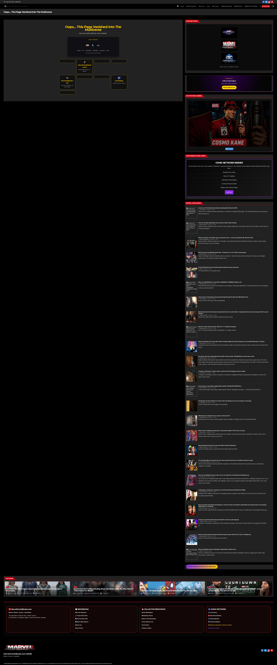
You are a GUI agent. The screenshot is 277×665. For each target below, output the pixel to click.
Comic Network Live (147, 622)
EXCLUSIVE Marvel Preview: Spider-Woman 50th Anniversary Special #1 (218, 267)
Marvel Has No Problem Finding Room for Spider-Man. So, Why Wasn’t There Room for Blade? (103, 590)
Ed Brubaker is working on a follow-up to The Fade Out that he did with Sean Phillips (221, 490)
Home (182, 6)
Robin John (202, 432)
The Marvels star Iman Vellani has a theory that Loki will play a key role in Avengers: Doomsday (224, 401)
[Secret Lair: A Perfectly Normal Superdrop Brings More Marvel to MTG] (191, 212)
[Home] (178, 6)
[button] (260, 6)
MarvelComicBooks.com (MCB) (18, 654)
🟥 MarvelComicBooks (214, 615)
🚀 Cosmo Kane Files (81, 615)
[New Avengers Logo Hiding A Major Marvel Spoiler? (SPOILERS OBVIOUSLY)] (191, 391)
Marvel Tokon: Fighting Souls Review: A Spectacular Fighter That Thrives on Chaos (221, 430)
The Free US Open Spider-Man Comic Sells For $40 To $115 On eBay (217, 222)
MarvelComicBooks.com (25, 593)
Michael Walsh (203, 283)
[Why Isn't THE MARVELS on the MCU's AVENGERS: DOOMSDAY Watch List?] (191, 287)
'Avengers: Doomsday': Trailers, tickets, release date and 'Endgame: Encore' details (221, 371)
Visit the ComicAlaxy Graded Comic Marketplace (202, 566)
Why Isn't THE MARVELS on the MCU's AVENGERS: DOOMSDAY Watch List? (220, 282)
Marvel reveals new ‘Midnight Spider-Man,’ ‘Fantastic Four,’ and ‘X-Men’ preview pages (222, 252)
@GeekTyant (203, 358)
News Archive (79, 628)
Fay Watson (202, 402)
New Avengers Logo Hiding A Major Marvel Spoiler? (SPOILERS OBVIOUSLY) (219, 386)
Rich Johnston (203, 224)
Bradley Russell (203, 417)
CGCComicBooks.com (229, 87)
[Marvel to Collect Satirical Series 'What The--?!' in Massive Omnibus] (191, 331)
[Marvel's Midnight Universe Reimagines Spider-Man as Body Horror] (191, 554)
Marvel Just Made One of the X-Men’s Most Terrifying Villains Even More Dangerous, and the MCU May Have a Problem (231, 341)
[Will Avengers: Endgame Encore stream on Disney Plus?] (191, 420)
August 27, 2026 (12, 593)
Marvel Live (202, 6)
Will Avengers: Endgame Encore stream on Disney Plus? (214, 415)
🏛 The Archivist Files (81, 618)
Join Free (229, 192)
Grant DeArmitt (203, 491)
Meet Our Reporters (191, 6)
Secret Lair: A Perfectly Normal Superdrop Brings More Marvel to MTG (217, 208)
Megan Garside (203, 315)
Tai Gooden (202, 209)
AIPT (201, 269)
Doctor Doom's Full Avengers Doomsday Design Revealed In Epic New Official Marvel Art (223, 297)
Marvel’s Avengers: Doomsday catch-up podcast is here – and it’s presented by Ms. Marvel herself (225, 237)
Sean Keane (203, 372)
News (208, 6)
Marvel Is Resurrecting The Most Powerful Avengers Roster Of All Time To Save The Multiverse (224, 534)
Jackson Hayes (203, 521)
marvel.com (202, 476)
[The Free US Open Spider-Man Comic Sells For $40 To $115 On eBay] (191, 227)
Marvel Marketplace (147, 612)
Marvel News (215, 6)
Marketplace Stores (147, 615)
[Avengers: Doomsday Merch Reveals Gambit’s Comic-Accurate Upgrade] (191, 524)
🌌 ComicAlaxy (212, 612)
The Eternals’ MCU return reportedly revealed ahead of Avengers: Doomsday (34, 590)
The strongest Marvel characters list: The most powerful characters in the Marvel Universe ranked (225, 460)
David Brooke (203, 254)
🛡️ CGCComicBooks (214, 622)
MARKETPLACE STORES (251, 6)
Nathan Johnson (204, 447)
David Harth (202, 343)
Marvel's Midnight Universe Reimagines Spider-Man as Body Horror (217, 549)
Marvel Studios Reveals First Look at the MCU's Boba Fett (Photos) (217, 445)
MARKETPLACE (238, 6)
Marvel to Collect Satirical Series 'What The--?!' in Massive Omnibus (217, 326)
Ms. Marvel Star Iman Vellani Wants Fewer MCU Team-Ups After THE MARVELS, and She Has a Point (226, 356)
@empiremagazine (204, 239)
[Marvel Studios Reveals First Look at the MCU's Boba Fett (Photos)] (191, 450)
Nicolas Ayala (203, 298)
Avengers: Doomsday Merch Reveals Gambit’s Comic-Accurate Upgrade (218, 519)
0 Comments (38, 593)
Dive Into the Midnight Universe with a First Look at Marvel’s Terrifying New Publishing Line (223, 475)
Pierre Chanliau (203, 508)
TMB (201, 551)
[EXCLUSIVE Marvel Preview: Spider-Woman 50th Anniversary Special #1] (191, 272)
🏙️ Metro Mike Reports (81, 622)
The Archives (145, 625)
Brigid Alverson (203, 328)
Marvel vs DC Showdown (149, 618)
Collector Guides (146, 628)
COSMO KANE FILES (226, 6)
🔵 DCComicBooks (213, 618)
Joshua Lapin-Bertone (205, 462)
